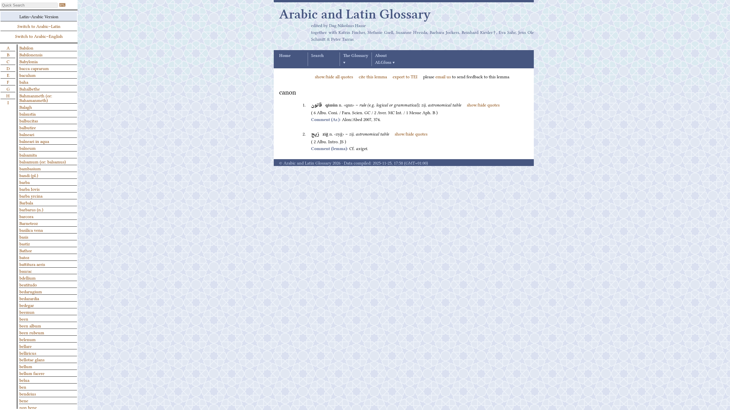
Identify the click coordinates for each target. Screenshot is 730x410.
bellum (25, 366)
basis (23, 236)
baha (23, 82)
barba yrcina (30, 195)
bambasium (30, 168)
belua (24, 380)
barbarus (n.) (31, 209)
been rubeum (31, 332)
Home (285, 56)
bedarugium (30, 291)
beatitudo (28, 284)
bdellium (27, 277)
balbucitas (28, 120)
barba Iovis (29, 189)
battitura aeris (32, 264)
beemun (27, 312)
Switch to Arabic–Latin (38, 26)
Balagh (25, 107)
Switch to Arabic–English (39, 36)
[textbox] (29, 5)
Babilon (26, 47)
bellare (25, 346)
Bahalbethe (29, 88)
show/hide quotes (483, 104)
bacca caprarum (34, 68)
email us (443, 76)
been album (30, 325)
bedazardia (29, 298)
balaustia (27, 113)
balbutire (27, 127)
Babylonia (28, 61)
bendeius (27, 393)
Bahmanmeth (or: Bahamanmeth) (35, 97)
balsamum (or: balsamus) (42, 161)
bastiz (24, 243)
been (23, 318)
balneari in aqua (34, 141)
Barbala (26, 202)
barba (24, 182)
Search (317, 56)
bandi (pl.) (28, 175)
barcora (26, 216)
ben (22, 387)
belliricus (27, 353)
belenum (27, 339)
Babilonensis (30, 54)
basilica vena (31, 230)
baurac (25, 271)
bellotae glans (31, 359)
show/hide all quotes (334, 76)
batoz (24, 257)
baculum (27, 75)
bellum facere (31, 373)
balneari (26, 134)
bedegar (26, 305)
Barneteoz (28, 223)
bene (23, 400)
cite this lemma (373, 76)
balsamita (28, 154)
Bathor (25, 250)
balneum (27, 148)
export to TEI (405, 76)
